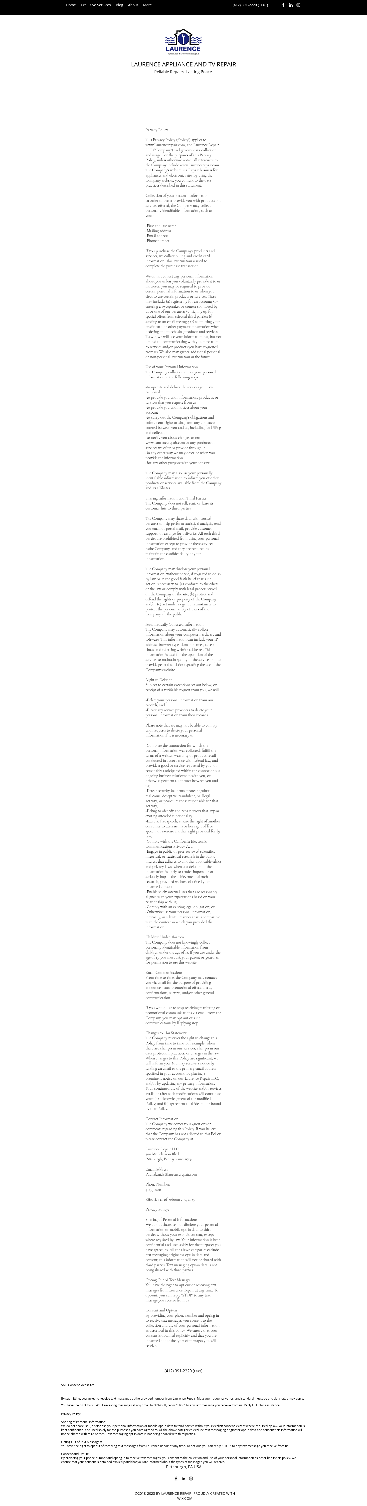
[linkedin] (290, 4)
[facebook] (283, 4)
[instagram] (298, 4)
